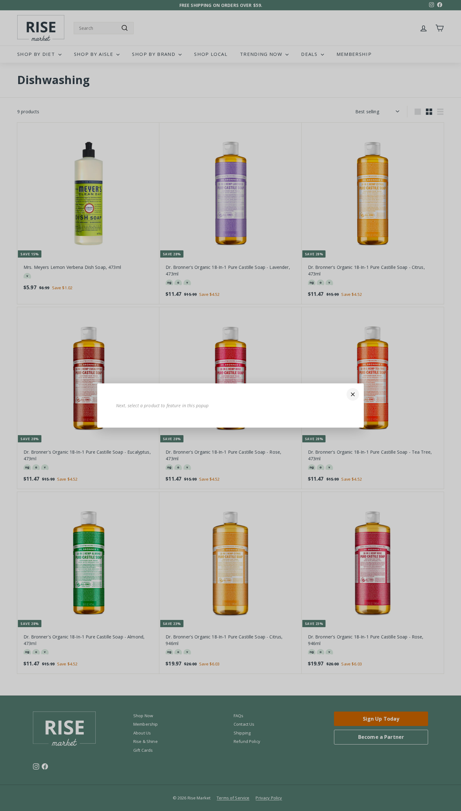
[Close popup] (353, 394)
